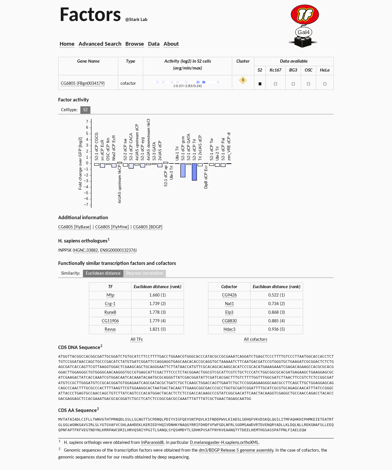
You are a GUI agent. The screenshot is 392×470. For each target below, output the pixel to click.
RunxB (110, 312)
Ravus (110, 329)
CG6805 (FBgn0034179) (83, 83)
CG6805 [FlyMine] (112, 227)
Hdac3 (229, 329)
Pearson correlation (144, 273)
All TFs (137, 339)
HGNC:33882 (86, 250)
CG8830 (229, 321)
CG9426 (229, 295)
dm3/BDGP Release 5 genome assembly (236, 450)
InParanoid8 (152, 442)
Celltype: (69, 110)
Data (154, 44)
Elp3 (229, 312)
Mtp (110, 295)
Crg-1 (110, 304)
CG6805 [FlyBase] (74, 227)
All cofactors (255, 339)
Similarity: (70, 273)
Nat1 (229, 304)
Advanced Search (100, 44)
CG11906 (110, 321)
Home (67, 44)
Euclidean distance (103, 273)
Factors (90, 15)
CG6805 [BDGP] (147, 227)
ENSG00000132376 (117, 250)
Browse (134, 44)
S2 (85, 110)
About (171, 44)
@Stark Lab (136, 20)
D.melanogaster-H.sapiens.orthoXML (224, 442)
